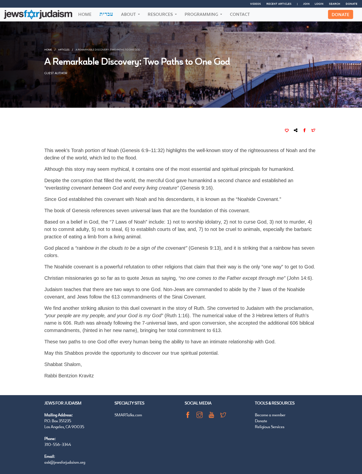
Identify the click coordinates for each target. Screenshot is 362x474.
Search (334, 3)
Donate (352, 3)
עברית (106, 13)
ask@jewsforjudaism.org (64, 462)
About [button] (129, 14)
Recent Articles (279, 3)
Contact (240, 14)
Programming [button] (202, 14)
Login (319, 3)
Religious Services (269, 426)
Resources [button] (161, 14)
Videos (255, 3)
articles (63, 49)
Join (306, 3)
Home (85, 14)
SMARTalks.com (128, 414)
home (48, 49)
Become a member (270, 414)
